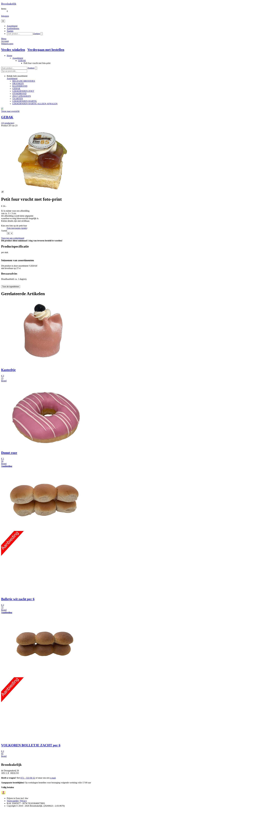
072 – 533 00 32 (27, 778)
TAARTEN (17, 98)
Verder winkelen (13, 49)
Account (5, 41)
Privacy (23, 801)
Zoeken (36, 33)
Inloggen (5, 16)
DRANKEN (18, 83)
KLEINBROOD (19, 86)
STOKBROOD (19, 93)
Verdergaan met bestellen (45, 49)
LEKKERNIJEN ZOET (23, 91)
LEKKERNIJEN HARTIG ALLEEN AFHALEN (34, 103)
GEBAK (22, 60)
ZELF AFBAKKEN (21, 96)
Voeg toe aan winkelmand (12, 238)
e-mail (53, 778)
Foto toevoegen (17, 228)
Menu (3, 38)
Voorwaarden (13, 801)
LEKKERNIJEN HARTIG (24, 101)
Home (9, 55)
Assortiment (17, 58)
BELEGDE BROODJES (23, 81)
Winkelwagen (7, 43)
